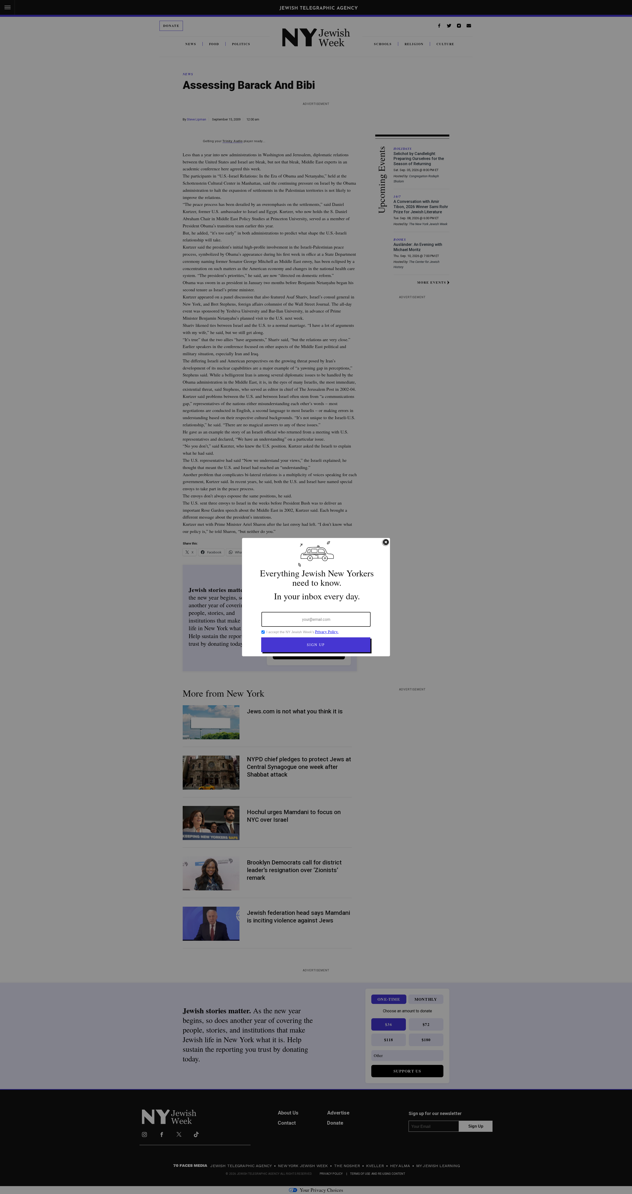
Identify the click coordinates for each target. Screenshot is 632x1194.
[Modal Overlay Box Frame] (316, 597)
